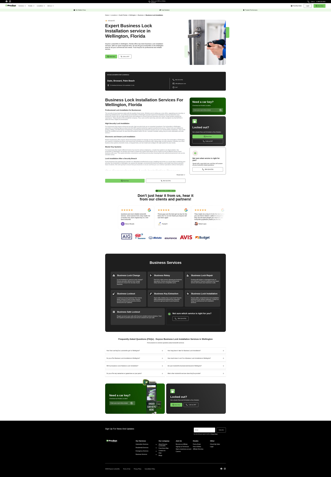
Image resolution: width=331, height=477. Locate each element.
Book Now (126, 180)
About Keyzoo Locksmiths (163, 445)
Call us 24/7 (126, 56)
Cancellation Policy (150, 469)
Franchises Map (163, 448)
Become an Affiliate (182, 444)
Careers (178, 451)
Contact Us (162, 450)
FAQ (160, 453)
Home (107, 15)
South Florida (123, 15)
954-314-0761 (167, 180)
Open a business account (183, 449)
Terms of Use (126, 469)
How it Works (197, 446)
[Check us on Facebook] (7, 1)
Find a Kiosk (197, 444)
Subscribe (221, 430)
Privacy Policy (137, 469)
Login (212, 446)
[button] (135, 351)
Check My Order (215, 444)
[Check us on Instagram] (10, 1)
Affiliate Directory (198, 449)
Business (141, 15)
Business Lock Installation (154, 15)
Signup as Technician (182, 446)
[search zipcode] (220, 110)
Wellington (132, 15)
